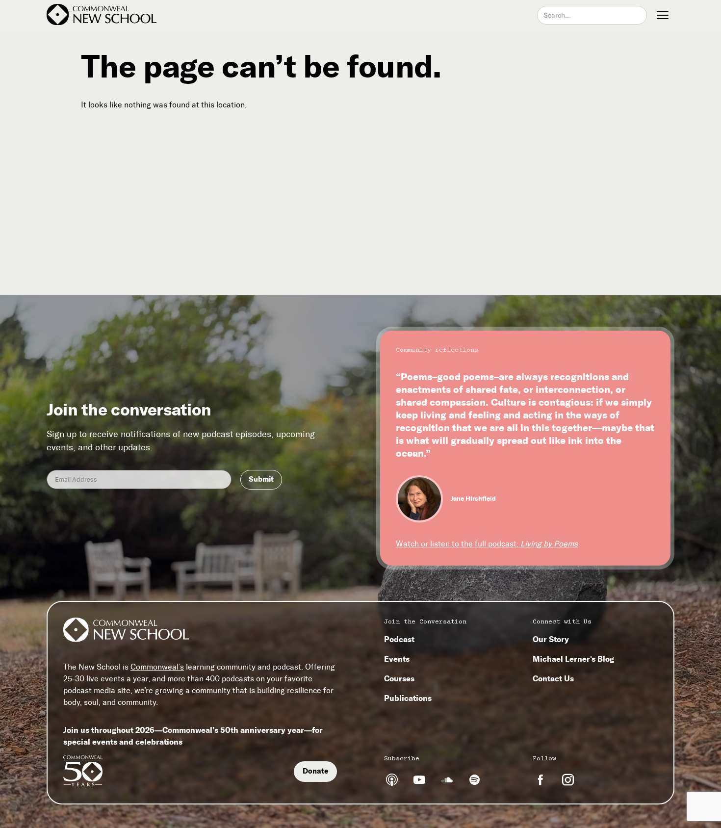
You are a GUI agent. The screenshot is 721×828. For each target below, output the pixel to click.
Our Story (551, 639)
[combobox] (592, 15)
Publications (408, 698)
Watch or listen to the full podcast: (487, 543)
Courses (399, 678)
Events (397, 659)
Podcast (399, 639)
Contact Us (553, 678)
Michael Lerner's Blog (573, 659)
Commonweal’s (157, 667)
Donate (315, 771)
